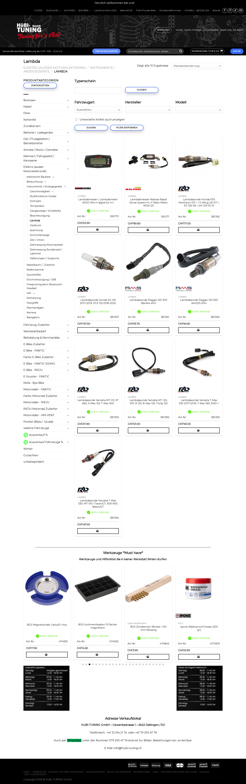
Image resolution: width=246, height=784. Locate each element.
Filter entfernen (126, 127)
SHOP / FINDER (192, 30)
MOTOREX (69, 10)
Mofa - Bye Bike (33, 382)
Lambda (35, 220)
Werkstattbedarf (34, 331)
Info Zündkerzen (35, 774)
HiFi (29, 293)
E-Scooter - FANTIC (36, 376)
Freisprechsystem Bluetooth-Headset (45, 286)
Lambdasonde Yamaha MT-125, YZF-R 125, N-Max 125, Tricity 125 (149, 402)
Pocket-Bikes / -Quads (38, 421)
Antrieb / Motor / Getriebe (40, 149)
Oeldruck (35, 225)
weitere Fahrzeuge (36, 428)
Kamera (31, 312)
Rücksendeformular (170, 10)
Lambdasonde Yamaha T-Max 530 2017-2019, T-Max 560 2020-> (199, 402)
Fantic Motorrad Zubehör (40, 396)
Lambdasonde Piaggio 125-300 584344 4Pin (148, 301)
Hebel (27, 106)
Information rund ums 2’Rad (179, 772)
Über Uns (226, 30)
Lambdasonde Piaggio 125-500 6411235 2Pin (199, 301)
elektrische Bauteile (39, 176)
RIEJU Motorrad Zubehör (40, 408)
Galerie (204, 772)
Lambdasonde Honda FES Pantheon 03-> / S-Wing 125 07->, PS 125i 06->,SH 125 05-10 (199, 202)
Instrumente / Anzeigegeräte (44, 186)
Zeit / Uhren (37, 239)
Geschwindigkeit (40, 191)
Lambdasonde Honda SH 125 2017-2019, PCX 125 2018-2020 (98, 301)
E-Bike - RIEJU (33, 370)
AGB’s (26, 772)
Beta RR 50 (126, 10)
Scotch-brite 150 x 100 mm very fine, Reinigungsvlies (98, 628)
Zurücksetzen (40, 85)
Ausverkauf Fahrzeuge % (46, 442)
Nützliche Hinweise (119, 772)
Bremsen (29, 100)
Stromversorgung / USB (41, 279)
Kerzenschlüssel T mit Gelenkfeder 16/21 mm (149, 628)
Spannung (36, 230)
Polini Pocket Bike (146, 10)
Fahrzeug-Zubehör (36, 324)
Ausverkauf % (38, 435)
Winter (28, 448)
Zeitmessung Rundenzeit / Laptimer (46, 251)
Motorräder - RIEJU (36, 402)
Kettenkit (29, 119)
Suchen (141, 90)
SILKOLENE (52, 10)
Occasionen (211, 30)
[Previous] (22, 605)
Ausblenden (143, 3)
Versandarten (95, 772)
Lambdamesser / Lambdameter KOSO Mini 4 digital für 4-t (98, 201)
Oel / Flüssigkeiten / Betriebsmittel (36, 141)
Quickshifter (34, 274)
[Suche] (181, 51)
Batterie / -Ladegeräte (38, 132)
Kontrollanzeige (39, 235)
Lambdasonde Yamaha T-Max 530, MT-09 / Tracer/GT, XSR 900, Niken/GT (98, 503)
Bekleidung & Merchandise (41, 337)
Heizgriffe (32, 302)
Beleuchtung (35, 181)
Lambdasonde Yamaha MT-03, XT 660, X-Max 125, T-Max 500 (97, 402)
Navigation (33, 317)
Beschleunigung (40, 215)
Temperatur (37, 205)
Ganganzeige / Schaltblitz (45, 210)
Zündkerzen (31, 126)
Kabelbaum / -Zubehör (41, 264)
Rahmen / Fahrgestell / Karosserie (38, 158)
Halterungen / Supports (44, 258)
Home (179, 30)
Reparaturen (142, 772)
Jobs (156, 772)
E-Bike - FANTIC (34, 350)
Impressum (39, 772)
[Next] (224, 605)
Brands (216, 10)
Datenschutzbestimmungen (66, 772)
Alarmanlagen (35, 307)
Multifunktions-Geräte (43, 196)
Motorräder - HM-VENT (39, 415)
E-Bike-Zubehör (34, 344)
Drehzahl (35, 201)
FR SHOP (238, 30)
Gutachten (30, 455)
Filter (26, 113)
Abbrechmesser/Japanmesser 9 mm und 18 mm (200, 628)
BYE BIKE (84, 10)
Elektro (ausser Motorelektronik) (54, 68)
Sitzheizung (34, 297)
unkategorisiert (33, 461)
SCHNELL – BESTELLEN (197, 10)
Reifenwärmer (35, 269)
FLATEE (38, 10)
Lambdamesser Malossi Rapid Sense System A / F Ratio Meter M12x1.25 (148, 202)
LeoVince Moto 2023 (105, 10)
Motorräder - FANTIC (37, 389)
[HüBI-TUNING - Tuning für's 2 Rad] (39, 31)
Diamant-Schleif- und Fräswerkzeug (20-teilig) (47, 628)
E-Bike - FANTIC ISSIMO (39, 363)
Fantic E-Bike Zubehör (38, 357)
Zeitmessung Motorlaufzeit (46, 244)
